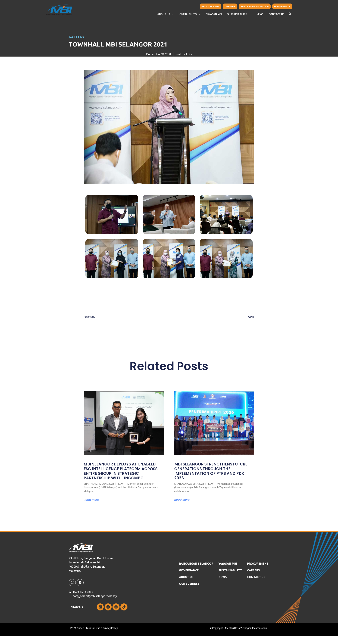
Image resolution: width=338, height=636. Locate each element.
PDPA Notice (77, 628)
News (222, 577)
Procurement (257, 563)
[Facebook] (108, 606)
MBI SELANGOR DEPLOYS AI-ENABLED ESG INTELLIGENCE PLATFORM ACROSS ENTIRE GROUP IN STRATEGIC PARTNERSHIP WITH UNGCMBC (121, 471)
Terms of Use (93, 628)
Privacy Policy (110, 628)
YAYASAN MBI (214, 14)
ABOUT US (186, 577)
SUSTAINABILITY (230, 570)
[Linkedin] (100, 606)
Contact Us (276, 14)
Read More (91, 499)
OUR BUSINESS (189, 583)
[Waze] (72, 582)
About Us (163, 14)
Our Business (188, 14)
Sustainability (237, 14)
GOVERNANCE (189, 570)
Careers (253, 570)
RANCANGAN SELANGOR (196, 563)
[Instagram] (116, 606)
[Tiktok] (123, 606)
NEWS (259, 14)
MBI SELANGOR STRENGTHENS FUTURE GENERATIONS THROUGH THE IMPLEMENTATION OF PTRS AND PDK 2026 (210, 471)
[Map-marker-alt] (80, 582)
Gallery (76, 37)
